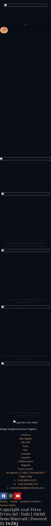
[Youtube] (17, 495)
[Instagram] (10, 495)
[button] (25, 24)
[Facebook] (3, 495)
